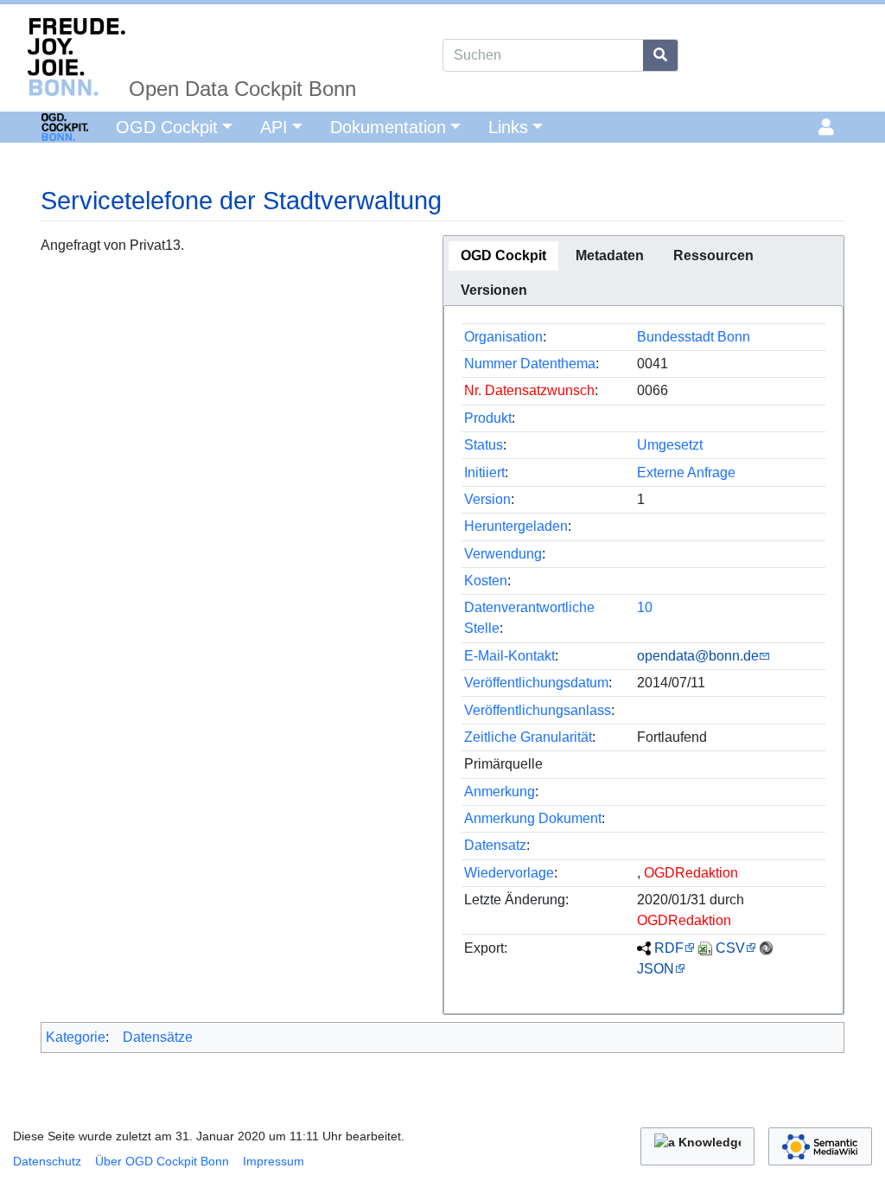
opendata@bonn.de (698, 655)
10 (645, 607)
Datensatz (495, 845)
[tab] (503, 256)
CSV (730, 948)
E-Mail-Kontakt (509, 655)
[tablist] (643, 270)
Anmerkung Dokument (533, 818)
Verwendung (503, 553)
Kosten (485, 580)
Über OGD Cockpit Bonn (162, 1161)
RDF (669, 948)
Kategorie (75, 1037)
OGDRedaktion (691, 872)
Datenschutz (47, 1161)
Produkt (488, 418)
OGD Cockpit (167, 127)
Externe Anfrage (686, 472)
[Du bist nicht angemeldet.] (829, 127)
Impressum (273, 1161)
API (274, 127)
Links (508, 127)
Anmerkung (499, 791)
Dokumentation (388, 127)
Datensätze (158, 1037)
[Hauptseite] (44, 125)
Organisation (503, 336)
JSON (655, 968)
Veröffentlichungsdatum (536, 682)
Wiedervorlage (509, 872)
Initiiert (484, 472)
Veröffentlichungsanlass (537, 710)
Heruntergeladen (516, 526)
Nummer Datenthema (529, 363)
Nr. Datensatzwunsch (529, 390)
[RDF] (644, 948)
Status (483, 444)
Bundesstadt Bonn (693, 336)
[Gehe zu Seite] (660, 55)
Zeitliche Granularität (528, 737)
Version (487, 499)
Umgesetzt (670, 444)
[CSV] (705, 948)
